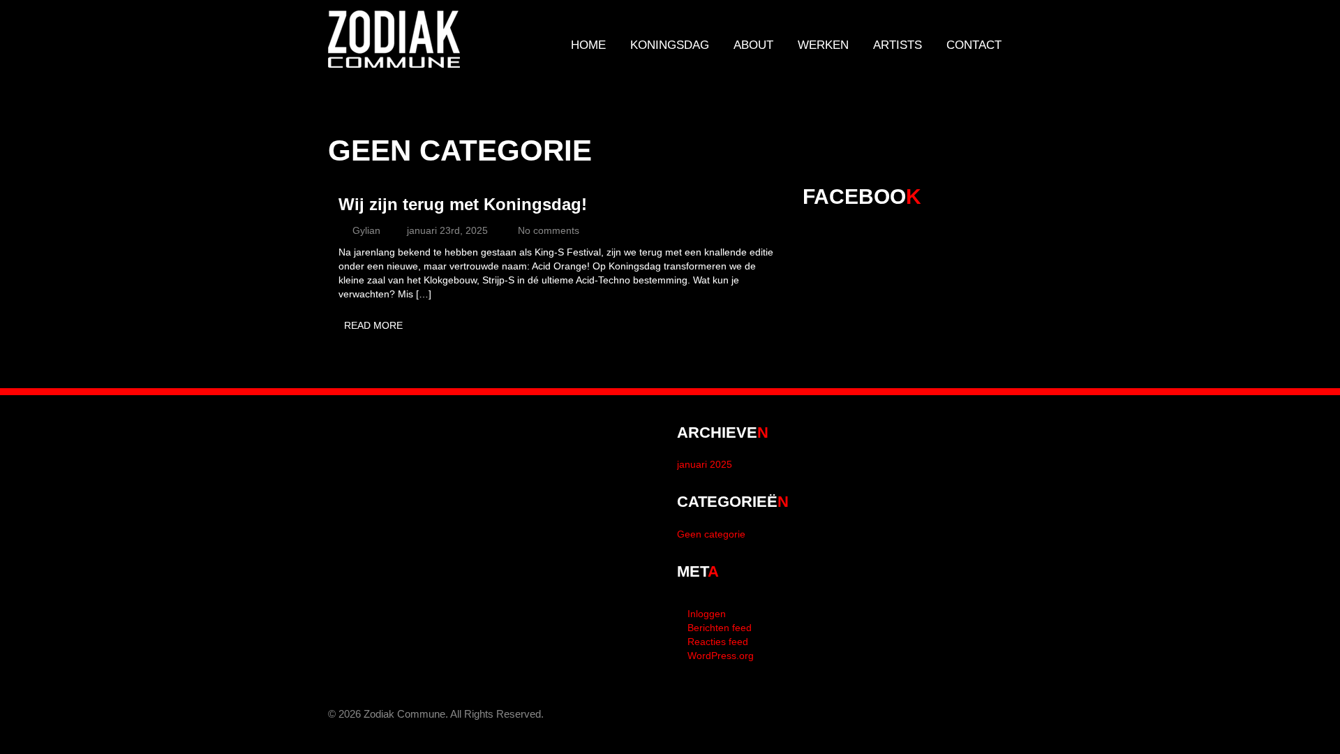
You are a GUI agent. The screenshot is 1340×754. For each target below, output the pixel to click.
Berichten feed (719, 627)
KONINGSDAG (669, 45)
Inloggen (706, 613)
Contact (974, 45)
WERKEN (823, 45)
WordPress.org (720, 655)
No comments (548, 230)
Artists (897, 45)
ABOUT (753, 45)
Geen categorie (711, 534)
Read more (373, 325)
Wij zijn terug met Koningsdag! (462, 204)
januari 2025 (704, 464)
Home (588, 45)
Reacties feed (717, 641)
